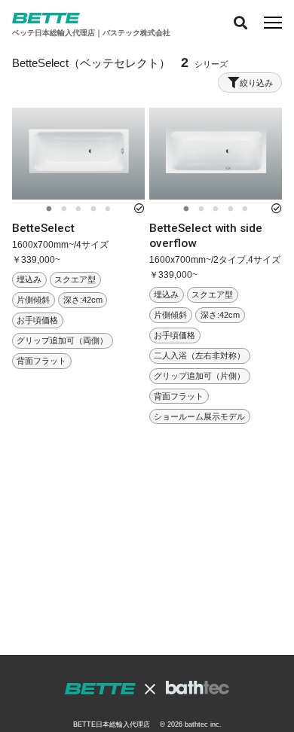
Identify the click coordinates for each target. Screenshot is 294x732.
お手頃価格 (37, 320)
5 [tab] (107, 209)
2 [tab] (64, 209)
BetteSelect (43, 228)
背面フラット (41, 360)
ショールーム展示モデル (199, 416)
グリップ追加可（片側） (199, 375)
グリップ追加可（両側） (62, 340)
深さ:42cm (83, 300)
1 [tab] (49, 209)
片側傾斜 (33, 300)
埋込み (29, 280)
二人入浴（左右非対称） (199, 355)
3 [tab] (78, 209)
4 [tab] (93, 209)
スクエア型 (75, 280)
